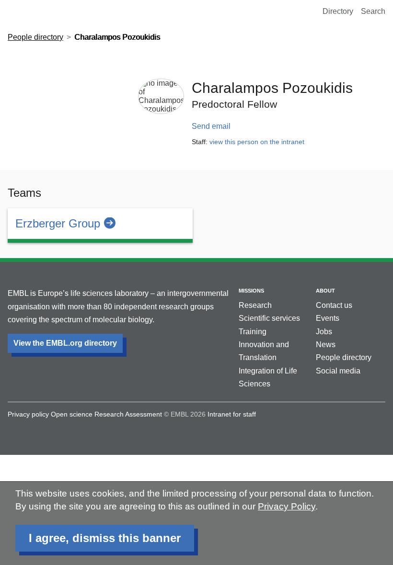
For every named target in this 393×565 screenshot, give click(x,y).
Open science (71, 414)
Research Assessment (128, 414)
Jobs (324, 332)
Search (373, 11)
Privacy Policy (286, 506)
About (325, 291)
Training (252, 332)
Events (327, 318)
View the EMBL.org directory (65, 343)
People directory (35, 37)
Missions (251, 291)
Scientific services (269, 318)
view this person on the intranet (256, 142)
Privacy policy (28, 414)
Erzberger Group (57, 223)
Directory (338, 11)
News (325, 344)
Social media (338, 371)
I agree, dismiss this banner (105, 537)
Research (255, 305)
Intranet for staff (232, 414)
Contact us (334, 305)
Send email (211, 126)
